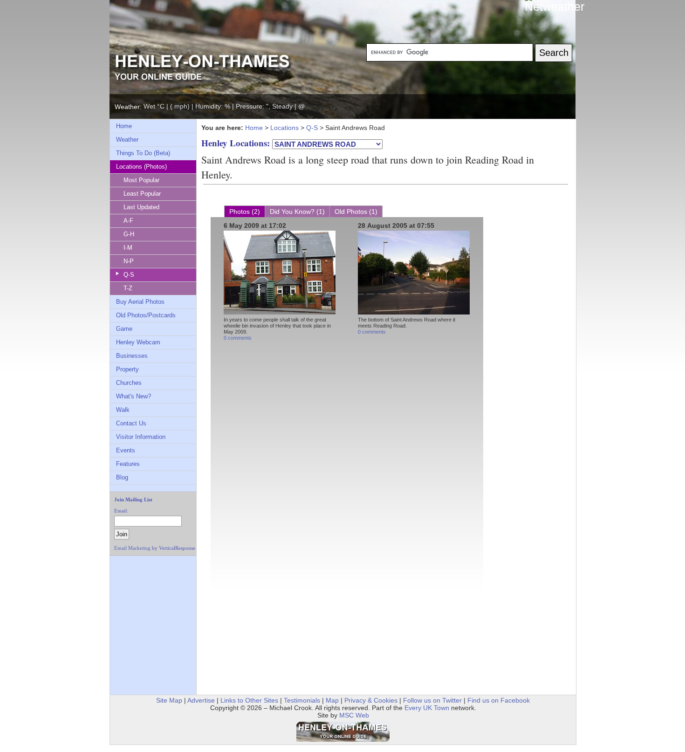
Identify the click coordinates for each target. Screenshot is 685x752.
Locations (284, 127)
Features (128, 463)
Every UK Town (426, 707)
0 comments (238, 338)
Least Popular (142, 193)
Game (124, 328)
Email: (121, 510)
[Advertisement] (143, 581)
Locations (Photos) (141, 166)
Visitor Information (140, 436)
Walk (123, 409)
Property (127, 369)
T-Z (127, 288)
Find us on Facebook (498, 700)
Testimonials (302, 700)
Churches (129, 382)
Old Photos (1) (356, 211)
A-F (128, 220)
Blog (122, 477)
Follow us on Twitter (432, 700)
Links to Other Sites (249, 700)
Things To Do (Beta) (143, 153)
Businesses (132, 355)
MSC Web (354, 715)
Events (125, 450)
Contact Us (131, 423)
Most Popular (141, 180)
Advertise (201, 700)
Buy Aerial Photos (140, 301)
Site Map (169, 700)
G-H (128, 234)
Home (124, 126)
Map (332, 700)
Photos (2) (244, 211)
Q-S (128, 274)
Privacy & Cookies (370, 700)
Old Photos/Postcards (146, 315)
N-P (128, 261)
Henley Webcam (138, 342)
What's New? (133, 396)
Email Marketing (132, 548)
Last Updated (141, 207)
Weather (127, 139)
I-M (127, 247)
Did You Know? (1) (297, 211)
